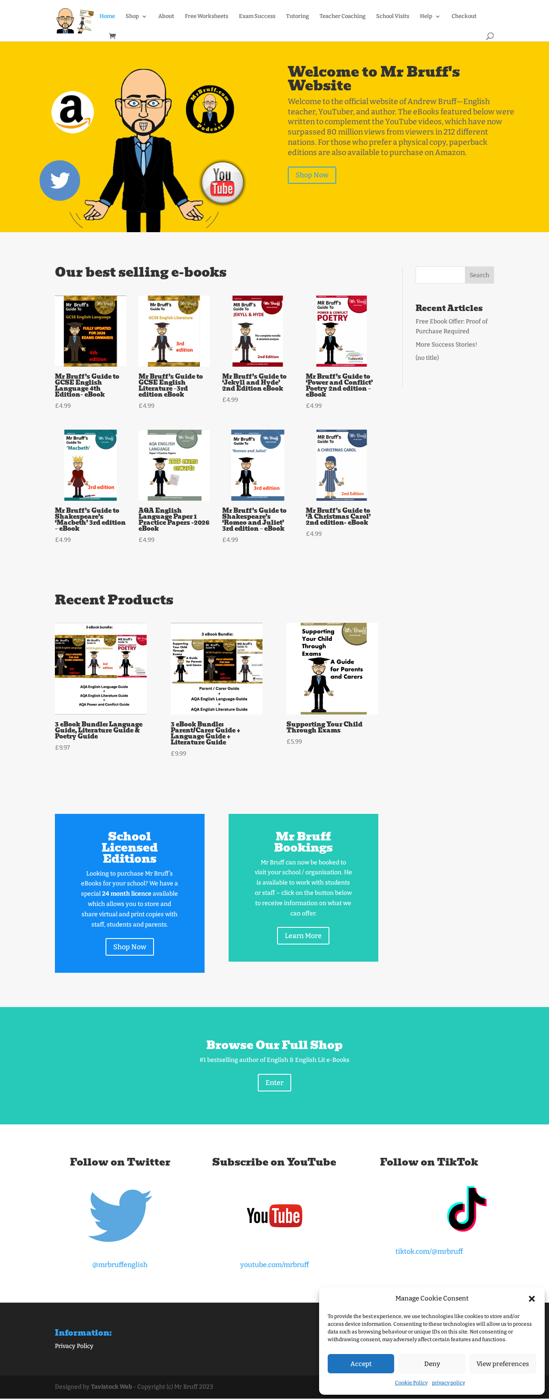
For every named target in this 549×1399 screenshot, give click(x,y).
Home (107, 16)
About (166, 16)
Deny (432, 1364)
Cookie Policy (411, 1383)
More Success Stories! (446, 344)
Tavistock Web (111, 1386)
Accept (361, 1364)
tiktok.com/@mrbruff (429, 1251)
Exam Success (257, 16)
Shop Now (312, 175)
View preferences (503, 1364)
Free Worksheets (206, 16)
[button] (532, 1298)
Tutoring (297, 16)
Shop (132, 16)
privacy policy (448, 1383)
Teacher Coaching (342, 16)
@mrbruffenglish (120, 1265)
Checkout (464, 16)
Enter (274, 1083)
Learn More (303, 936)
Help (426, 16)
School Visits (392, 16)
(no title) (427, 358)
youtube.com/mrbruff (274, 1265)
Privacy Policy (74, 1346)
